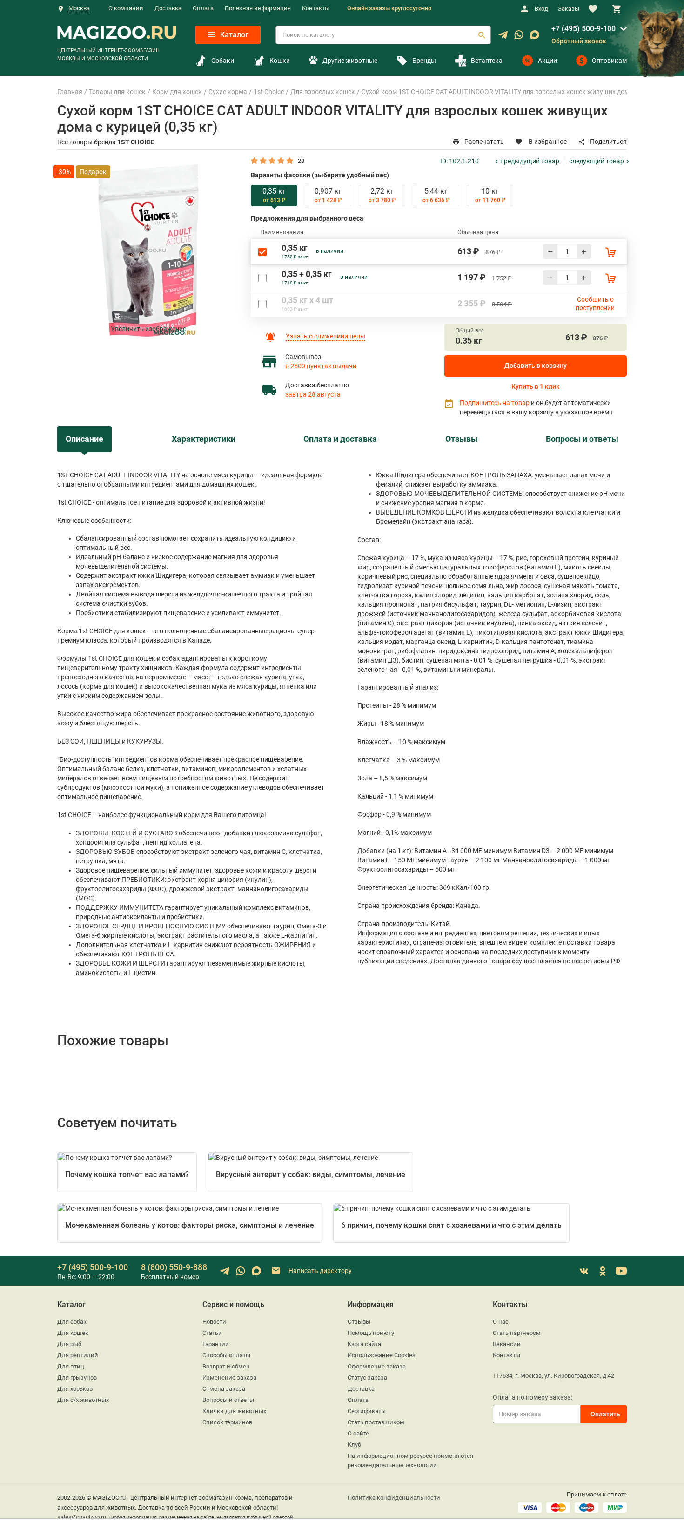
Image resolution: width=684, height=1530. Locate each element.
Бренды (424, 60)
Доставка (167, 8)
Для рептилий (77, 1355)
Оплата (203, 8)
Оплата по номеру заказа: (532, 1397)
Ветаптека (487, 60)
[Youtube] (621, 1271)
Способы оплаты (226, 1355)
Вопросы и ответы (228, 1399)
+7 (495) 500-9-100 (583, 28)
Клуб (354, 1444)
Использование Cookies (382, 1355)
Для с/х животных (83, 1399)
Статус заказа (367, 1377)
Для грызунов (77, 1377)
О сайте (358, 1433)
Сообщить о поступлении (595, 303)
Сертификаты (367, 1411)
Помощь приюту (371, 1332)
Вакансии (507, 1343)
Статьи (212, 1332)
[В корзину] (610, 252)
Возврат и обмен (226, 1366)
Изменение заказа (229, 1377)
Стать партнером (517, 1332)
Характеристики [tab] (203, 439)
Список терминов (227, 1422)
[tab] (274, 195)
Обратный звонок (578, 41)
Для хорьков (75, 1388)
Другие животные (349, 60)
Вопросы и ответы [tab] (582, 439)
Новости (214, 1321)
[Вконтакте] (584, 1271)
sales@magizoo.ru (81, 1517)
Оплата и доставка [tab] (340, 439)
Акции (547, 60)
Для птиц (70, 1366)
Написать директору (319, 1270)
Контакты (315, 8)
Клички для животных (234, 1411)
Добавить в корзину (535, 365)
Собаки (222, 60)
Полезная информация (258, 8)
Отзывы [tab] (461, 439)
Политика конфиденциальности (394, 1497)
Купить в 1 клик (535, 386)
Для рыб (69, 1343)
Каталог (233, 34)
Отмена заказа (223, 1388)
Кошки (279, 60)
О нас (501, 1321)
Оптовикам (609, 60)
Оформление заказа (377, 1366)
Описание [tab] (84, 439)
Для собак (72, 1321)
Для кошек (72, 1332)
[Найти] (481, 35)
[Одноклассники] (602, 1271)
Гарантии (215, 1343)
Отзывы (359, 1321)
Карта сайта (364, 1343)
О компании (125, 8)
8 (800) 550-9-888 (174, 1267)
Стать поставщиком (376, 1422)
